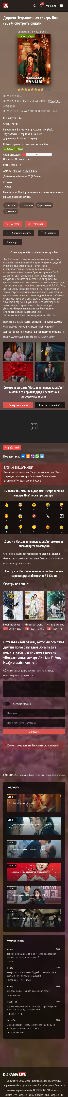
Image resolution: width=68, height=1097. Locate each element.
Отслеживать (37, 224)
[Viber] (33, 456)
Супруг (11, 961)
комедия (28, 205)
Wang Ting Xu (30, 170)
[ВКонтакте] (23, 456)
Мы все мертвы (15, 1014)
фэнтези (12, 211)
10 (49, 89)
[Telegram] (42, 456)
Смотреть (14, 224)
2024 (19, 118)
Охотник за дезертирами (20, 980)
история (12, 205)
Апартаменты (14, 995)
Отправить (34, 731)
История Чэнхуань (28, 326)
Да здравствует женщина (47, 331)
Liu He (17, 165)
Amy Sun (17, 170)
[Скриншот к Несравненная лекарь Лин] (18, 351)
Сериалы (23, 775)
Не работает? (12, 447)
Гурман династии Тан (35, 321)
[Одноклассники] (28, 456)
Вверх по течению (22, 331)
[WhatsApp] (37, 456)
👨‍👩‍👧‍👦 (61, 518)
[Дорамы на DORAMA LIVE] (13, 6)
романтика (45, 205)
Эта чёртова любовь (17, 1032)
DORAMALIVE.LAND (10, 775)
